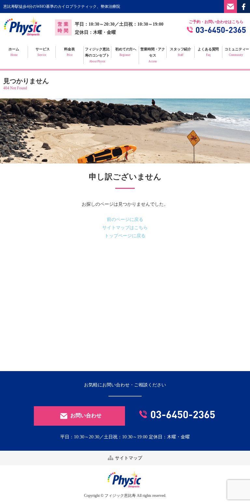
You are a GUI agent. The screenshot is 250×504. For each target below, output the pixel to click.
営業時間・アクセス (152, 55)
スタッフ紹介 (180, 52)
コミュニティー (237, 52)
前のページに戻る (125, 219)
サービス (42, 52)
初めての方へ (125, 52)
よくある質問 (208, 52)
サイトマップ (128, 458)
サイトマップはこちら (125, 227)
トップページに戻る (125, 235)
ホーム (13, 52)
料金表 (69, 52)
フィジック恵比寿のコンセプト (97, 55)
